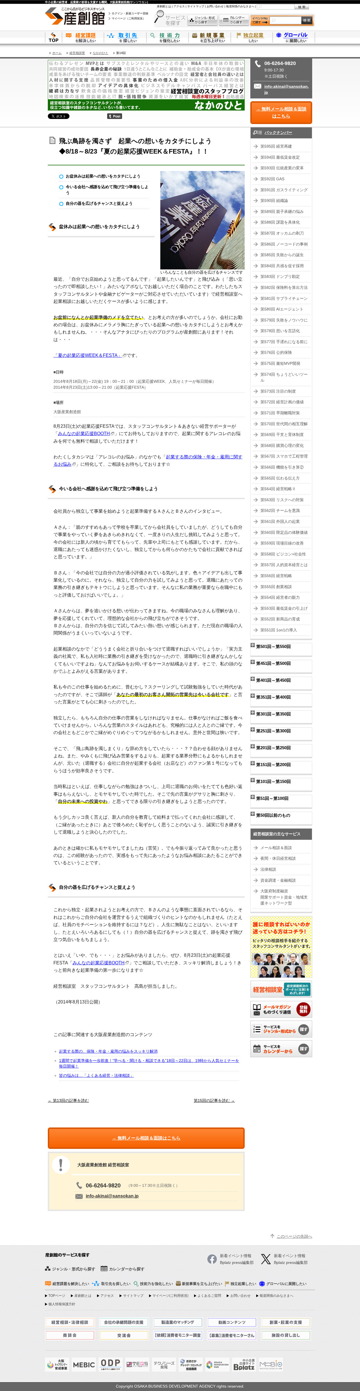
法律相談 (268, 869)
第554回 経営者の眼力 (280, 597)
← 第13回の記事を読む (68, 1101)
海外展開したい (294, 37)
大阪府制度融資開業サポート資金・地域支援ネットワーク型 (284, 897)
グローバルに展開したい (286, 1284)
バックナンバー (278, 132)
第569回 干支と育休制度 (282, 435)
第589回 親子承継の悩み (282, 212)
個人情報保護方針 (61, 1304)
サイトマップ (195, 6)
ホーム (57, 53)
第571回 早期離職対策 (280, 413)
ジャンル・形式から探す (202, 20)
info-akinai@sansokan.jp (112, 1196)
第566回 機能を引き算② (282, 467)
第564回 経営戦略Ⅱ (278, 489)
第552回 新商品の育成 (280, 619)
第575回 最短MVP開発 (280, 363)
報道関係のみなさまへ (240, 6)
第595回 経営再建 (276, 146)
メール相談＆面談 (276, 848)
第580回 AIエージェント (281, 309)
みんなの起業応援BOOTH (84, 433)
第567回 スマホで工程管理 (284, 456)
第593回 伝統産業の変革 (282, 168)
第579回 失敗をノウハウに (284, 320)
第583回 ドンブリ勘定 (280, 276)
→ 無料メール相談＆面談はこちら (281, 113)
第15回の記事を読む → (214, 1101)
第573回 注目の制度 (278, 391)
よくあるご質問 (209, 1296)
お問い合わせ (215, 6)
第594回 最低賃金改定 (280, 157)
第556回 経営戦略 (276, 576)
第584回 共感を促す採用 (282, 266)
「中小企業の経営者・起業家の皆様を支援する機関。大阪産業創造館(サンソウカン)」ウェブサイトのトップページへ (53, 37)
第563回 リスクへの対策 (282, 500)
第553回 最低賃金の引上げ (284, 608)
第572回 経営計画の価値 (282, 402)
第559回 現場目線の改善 (282, 543)
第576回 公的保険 (276, 352)
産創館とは (164, 6)
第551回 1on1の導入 (278, 630)
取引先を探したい (125, 37)
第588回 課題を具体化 (280, 222)
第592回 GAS (272, 179)
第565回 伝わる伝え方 (280, 478)
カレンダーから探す (234, 20)
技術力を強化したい (167, 37)
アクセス (179, 6)
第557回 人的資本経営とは (284, 565)
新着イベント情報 (289, 1256)
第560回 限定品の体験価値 (284, 532)
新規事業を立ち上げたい (209, 37)
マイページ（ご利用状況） (128, 18)
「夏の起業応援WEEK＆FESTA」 (87, 355)
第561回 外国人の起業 (280, 521)
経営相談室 (77, 53)
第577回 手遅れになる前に (284, 342)
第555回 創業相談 (276, 587)
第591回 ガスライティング (284, 190)
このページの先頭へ (294, 1236)
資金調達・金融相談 (278, 880)
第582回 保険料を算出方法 (284, 287)
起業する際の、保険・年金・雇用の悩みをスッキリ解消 (108, 1051)
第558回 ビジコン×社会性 (283, 554)
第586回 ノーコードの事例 (284, 244)
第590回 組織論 (274, 201)
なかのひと (100, 53)
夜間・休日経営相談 (278, 858)
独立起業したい (252, 37)
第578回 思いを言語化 (280, 331)
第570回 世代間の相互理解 (284, 424)
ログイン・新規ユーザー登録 (130, 13)
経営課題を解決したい (83, 37)
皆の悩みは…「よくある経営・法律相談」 (96, 1075)
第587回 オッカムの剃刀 (282, 233)
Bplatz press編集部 (291, 1263)
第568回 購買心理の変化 (282, 446)
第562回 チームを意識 (280, 510)
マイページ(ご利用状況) (170, 1296)
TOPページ (56, 1296)
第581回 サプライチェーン (284, 298)
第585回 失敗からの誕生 (282, 255)
